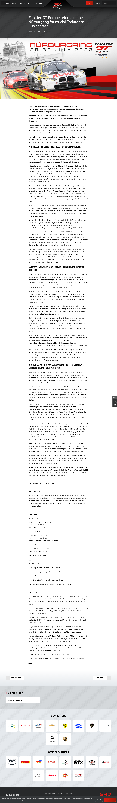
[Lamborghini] (92, 726)
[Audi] (25, 726)
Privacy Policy (66, 796)
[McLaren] (105, 726)
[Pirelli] (25, 762)
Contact (73, 796)
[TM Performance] (92, 762)
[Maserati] (65, 762)
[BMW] (38, 726)
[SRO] (78, 775)
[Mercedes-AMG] (52, 739)
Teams (58, 796)
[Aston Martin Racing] (12, 726)
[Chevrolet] (52, 726)
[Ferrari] (65, 726)
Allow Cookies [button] (109, 799)
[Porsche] (65, 739)
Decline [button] (98, 799)
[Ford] (78, 726)
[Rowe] (52, 762)
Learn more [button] (37, 801)
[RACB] (65, 775)
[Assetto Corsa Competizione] (105, 762)
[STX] (78, 762)
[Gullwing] (38, 775)
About (43, 796)
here (52, 483)
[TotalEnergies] (38, 762)
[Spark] (52, 775)
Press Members (51, 796)
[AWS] (12, 762)
